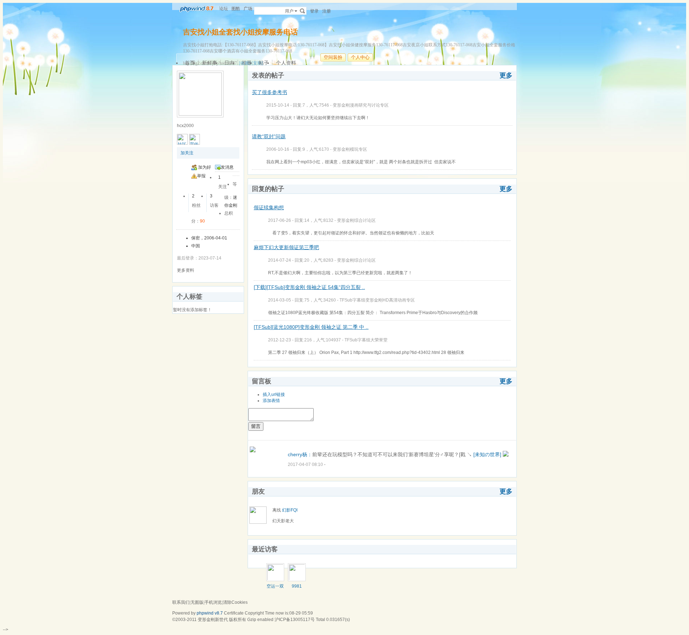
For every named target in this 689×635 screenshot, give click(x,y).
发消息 (227, 167)
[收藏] (244, 63)
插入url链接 (274, 394)
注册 (326, 11)
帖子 (264, 63)
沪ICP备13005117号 (295, 619)
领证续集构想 (269, 207)
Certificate (234, 613)
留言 (256, 426)
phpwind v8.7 (210, 613)
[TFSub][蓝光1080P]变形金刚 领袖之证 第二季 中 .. (311, 327)
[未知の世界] (487, 454)
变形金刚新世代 (213, 619)
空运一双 (275, 586)
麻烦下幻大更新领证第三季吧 (286, 247)
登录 (314, 11)
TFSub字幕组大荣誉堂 (366, 339)
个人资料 (286, 63)
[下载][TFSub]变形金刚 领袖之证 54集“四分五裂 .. (309, 287)
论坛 (223, 8)
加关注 (187, 152)
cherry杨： (300, 454)
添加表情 (271, 400)
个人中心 (360, 57)
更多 (506, 75)
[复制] (257, 63)
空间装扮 (333, 57)
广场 (248, 8)
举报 (201, 175)
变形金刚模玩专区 (350, 149)
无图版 (197, 602)
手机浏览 (213, 602)
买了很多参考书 (269, 92)
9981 (297, 586)
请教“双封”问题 (269, 136)
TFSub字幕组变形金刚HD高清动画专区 (377, 300)
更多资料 (185, 270)
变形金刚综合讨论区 (356, 220)
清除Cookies (235, 602)
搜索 (302, 11)
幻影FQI (289, 510)
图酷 (235, 8)
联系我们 (180, 602)
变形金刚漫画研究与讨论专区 (361, 105)
